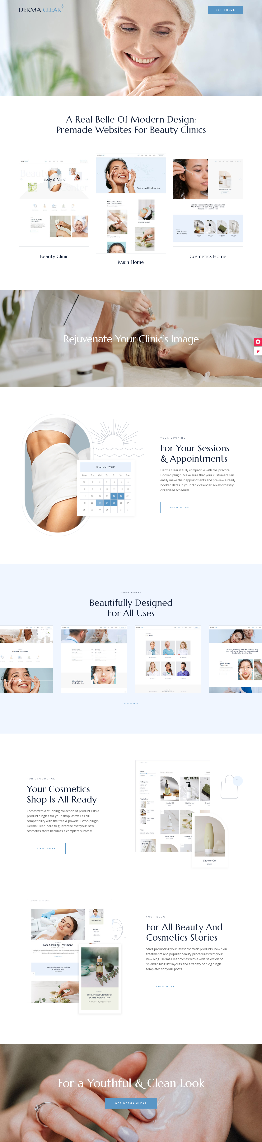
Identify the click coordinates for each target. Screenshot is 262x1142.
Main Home (131, 262)
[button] (124, 703)
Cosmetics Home (207, 256)
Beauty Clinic (54, 256)
